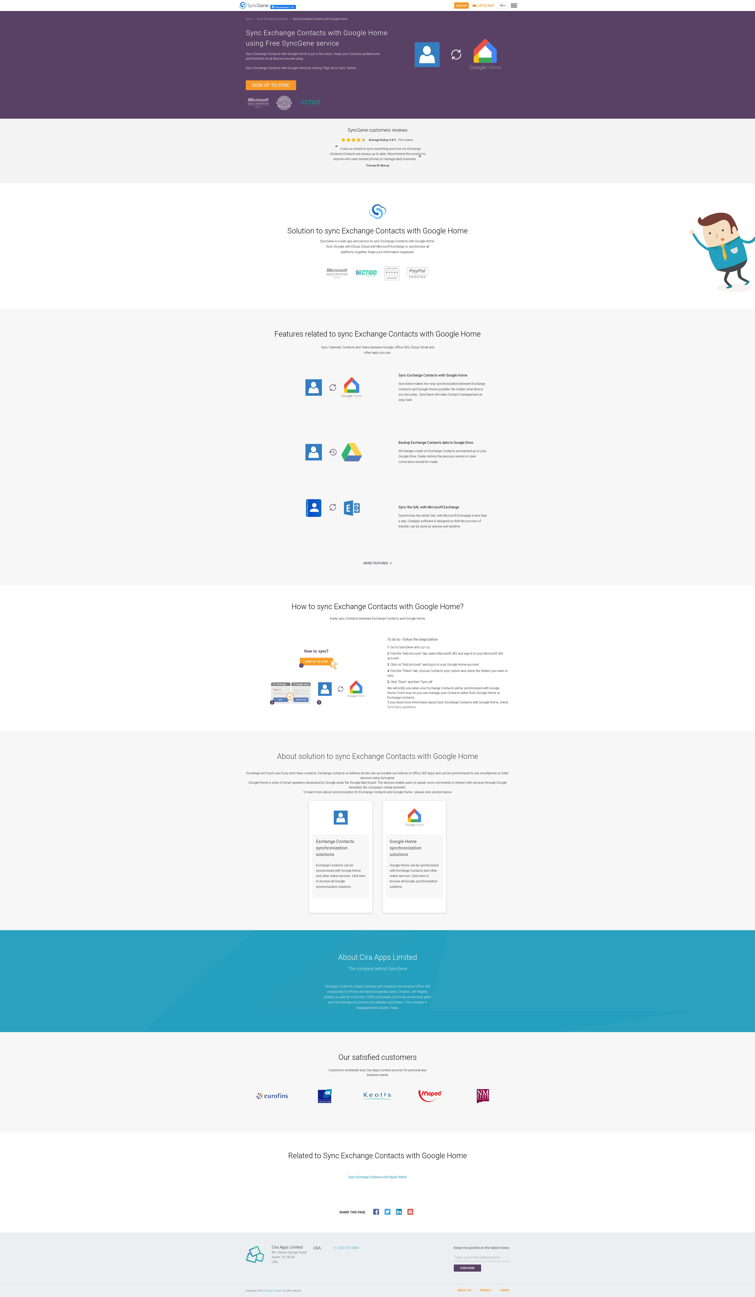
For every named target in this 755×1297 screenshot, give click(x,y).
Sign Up (461, 5)
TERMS (504, 1290)
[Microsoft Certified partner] (258, 103)
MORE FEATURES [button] (376, 563)
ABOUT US (464, 1290)
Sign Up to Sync (271, 85)
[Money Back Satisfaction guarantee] (284, 103)
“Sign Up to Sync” (335, 68)
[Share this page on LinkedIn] (399, 1212)
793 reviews (405, 140)
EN (502, 5)
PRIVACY (485, 1290)
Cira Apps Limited (272, 1290)
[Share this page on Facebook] (376, 1212)
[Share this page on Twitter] (387, 1212)
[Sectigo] (309, 103)
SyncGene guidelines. (402, 707)
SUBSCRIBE (467, 1268)
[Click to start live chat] (483, 5)
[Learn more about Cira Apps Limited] (255, 1263)
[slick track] (272, 1096)
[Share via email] (410, 1212)
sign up (425, 647)
